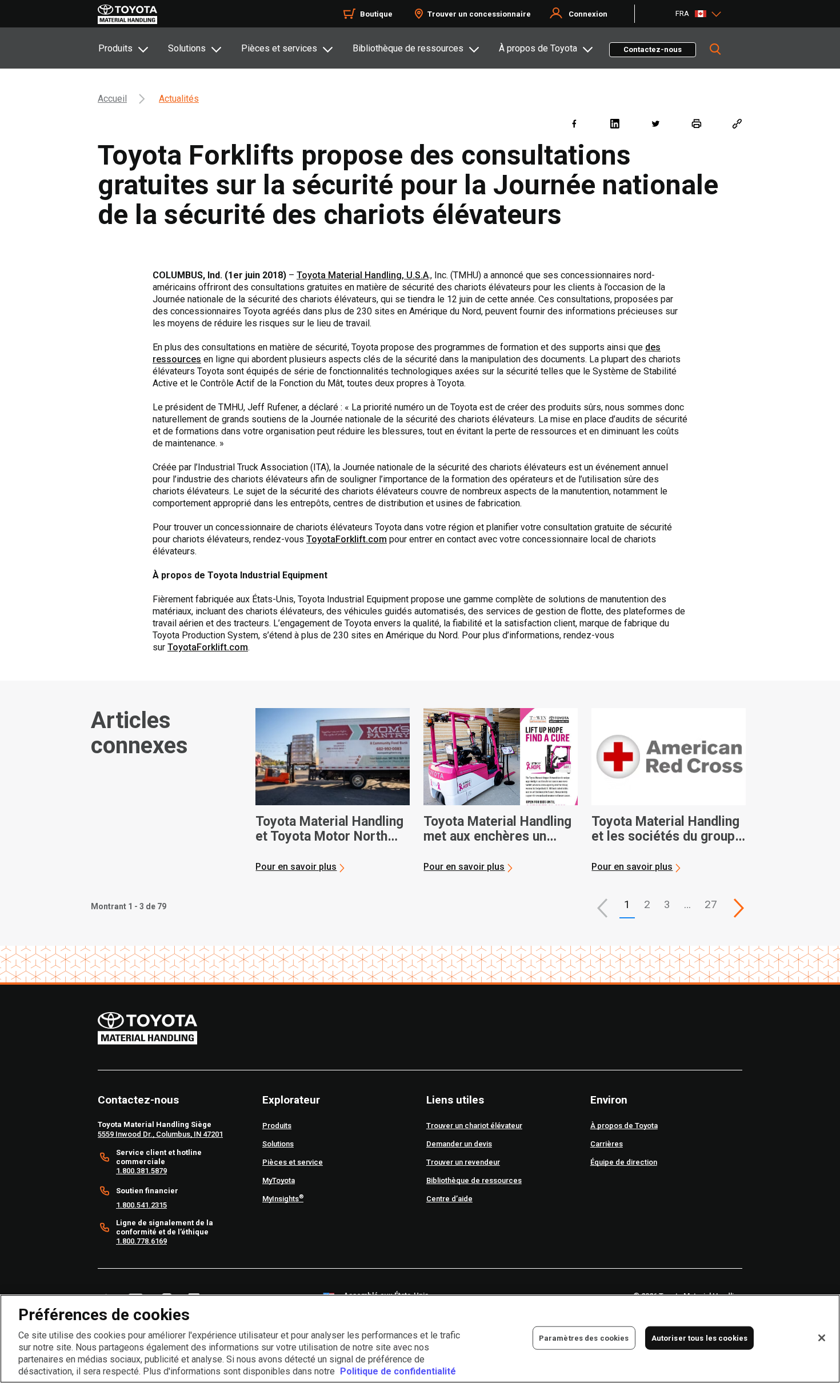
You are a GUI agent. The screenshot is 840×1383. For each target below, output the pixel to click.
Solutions (187, 48)
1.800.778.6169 (141, 1241)
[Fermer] (821, 1337)
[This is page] (739, 908)
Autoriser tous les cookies (699, 1337)
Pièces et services (279, 48)
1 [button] (627, 904)
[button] (602, 908)
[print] (696, 123)
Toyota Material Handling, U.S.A (363, 275)
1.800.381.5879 (141, 1170)
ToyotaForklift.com (346, 539)
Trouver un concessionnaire (479, 14)
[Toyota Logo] (127, 14)
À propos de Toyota (538, 48)
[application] (332, 790)
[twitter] (655, 123)
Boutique (376, 14)
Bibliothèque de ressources (408, 48)
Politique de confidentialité (398, 1371)
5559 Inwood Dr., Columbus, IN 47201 (160, 1134)
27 (711, 904)
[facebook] (574, 123)
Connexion (588, 14)
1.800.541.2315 (141, 1205)
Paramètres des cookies (584, 1337)
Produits (115, 48)
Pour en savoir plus (296, 866)
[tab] (132, 48)
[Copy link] (736, 123)
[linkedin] (614, 123)
